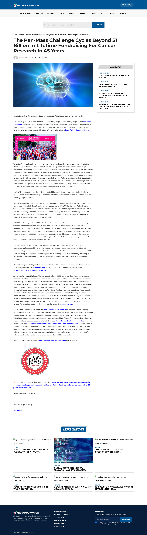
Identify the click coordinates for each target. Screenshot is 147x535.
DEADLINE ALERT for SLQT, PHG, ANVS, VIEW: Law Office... (72, 488)
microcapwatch (24, 58)
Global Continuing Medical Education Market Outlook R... (70, 469)
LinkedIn (42, 270)
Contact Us (60, 527)
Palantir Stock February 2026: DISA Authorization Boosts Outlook (115, 106)
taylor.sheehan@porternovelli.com (52, 340)
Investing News (25, 13)
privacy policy (112, 524)
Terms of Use (60, 517)
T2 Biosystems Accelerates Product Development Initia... (114, 488)
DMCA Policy (60, 520)
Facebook (19, 270)
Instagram (30, 270)
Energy (93, 13)
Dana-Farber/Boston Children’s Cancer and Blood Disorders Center (53, 324)
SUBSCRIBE (126, 519)
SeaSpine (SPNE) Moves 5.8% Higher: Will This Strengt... (31, 488)
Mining (71, 13)
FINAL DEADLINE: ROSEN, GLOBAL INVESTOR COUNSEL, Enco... (110, 451)
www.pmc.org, (39, 267)
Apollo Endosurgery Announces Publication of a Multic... (30, 451)
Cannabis (82, 13)
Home (15, 35)
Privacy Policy (61, 514)
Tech (103, 13)
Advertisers (60, 511)
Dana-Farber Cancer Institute (77, 130)
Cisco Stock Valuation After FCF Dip (114, 76)
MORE (122, 13)
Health (61, 13)
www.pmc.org (66, 304)
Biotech (39, 13)
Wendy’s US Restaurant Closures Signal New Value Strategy (113, 95)
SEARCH (125, 5)
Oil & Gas (50, 13)
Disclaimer (17, 410)
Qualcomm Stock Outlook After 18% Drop (113, 85)
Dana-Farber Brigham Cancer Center (71, 321)
